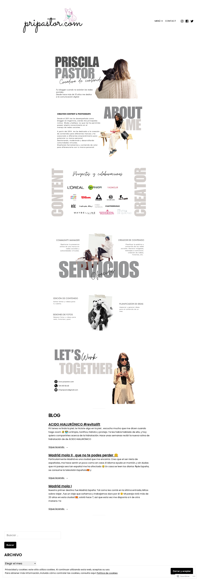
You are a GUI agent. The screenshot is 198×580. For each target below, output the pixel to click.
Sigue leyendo (56, 447)
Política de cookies (107, 573)
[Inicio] (182, 21)
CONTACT (170, 20)
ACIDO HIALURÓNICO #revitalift (74, 424)
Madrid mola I (60, 486)
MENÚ (158, 20)
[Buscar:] (32, 535)
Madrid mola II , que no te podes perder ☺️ (83, 455)
